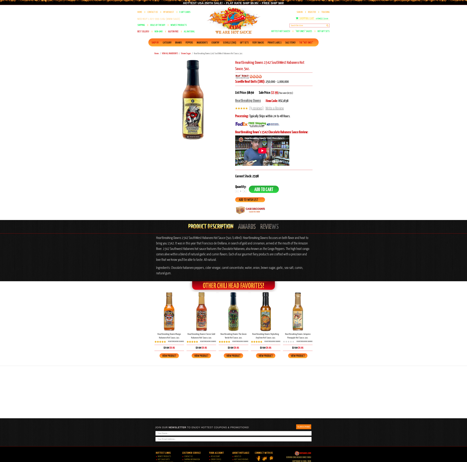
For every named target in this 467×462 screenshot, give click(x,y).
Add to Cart (169, 314)
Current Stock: (247, 176)
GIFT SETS (244, 42)
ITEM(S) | (322, 19)
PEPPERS (189, 42)
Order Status (216, 459)
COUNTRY (215, 42)
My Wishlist (168, 12)
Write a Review (274, 108)
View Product (169, 355)
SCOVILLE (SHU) (229, 42)
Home (139, 12)
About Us (237, 456)
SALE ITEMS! (290, 42)
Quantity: (240, 187)
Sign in (300, 12)
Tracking (325, 12)
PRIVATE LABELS (275, 42)
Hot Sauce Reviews (241, 459)
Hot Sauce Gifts (164, 459)
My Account (215, 456)
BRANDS (178, 42)
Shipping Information (192, 459)
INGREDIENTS (202, 42)
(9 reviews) (256, 108)
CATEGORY (167, 42)
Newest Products (164, 456)
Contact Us (152, 12)
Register (312, 12)
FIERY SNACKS (258, 42)
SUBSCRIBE (303, 427)
